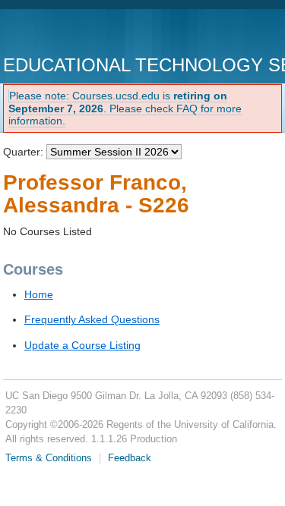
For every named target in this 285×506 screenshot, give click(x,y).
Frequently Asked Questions (92, 319)
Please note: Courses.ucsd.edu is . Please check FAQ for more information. (125, 108)
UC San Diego (90, 34)
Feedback (129, 458)
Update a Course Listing (82, 345)
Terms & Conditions (48, 458)
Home (38, 294)
